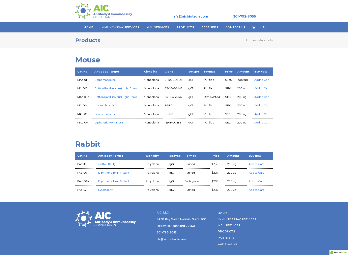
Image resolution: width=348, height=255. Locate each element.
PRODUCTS (226, 231)
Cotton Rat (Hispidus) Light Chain (115, 88)
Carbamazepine (105, 79)
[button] (254, 27)
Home (251, 40)
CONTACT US (227, 244)
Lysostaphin (106, 189)
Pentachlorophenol (107, 114)
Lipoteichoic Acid (105, 105)
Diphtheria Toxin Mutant (109, 122)
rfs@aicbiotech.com (191, 16)
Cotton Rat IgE (107, 164)
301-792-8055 (244, 16)
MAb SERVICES (229, 225)
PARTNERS (226, 237)
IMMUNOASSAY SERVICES (237, 219)
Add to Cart (261, 79)
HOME (222, 213)
